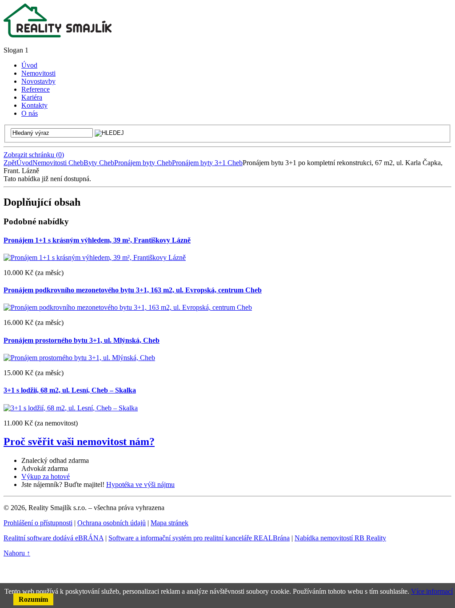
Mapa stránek (169, 523)
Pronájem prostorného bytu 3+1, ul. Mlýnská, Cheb (82, 340)
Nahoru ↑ (17, 553)
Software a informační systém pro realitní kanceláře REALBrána (199, 538)
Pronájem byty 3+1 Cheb (207, 162)
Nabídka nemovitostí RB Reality (340, 538)
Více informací (432, 591)
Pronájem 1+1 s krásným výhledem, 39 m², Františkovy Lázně (97, 240)
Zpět (10, 162)
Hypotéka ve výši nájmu (140, 484)
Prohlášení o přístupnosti (38, 523)
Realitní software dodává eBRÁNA (54, 538)
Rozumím (33, 599)
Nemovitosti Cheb (58, 162)
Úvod (24, 162)
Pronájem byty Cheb (143, 162)
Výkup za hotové (45, 476)
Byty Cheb (99, 162)
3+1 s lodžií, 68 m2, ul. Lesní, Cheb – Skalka (70, 390)
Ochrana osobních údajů (111, 523)
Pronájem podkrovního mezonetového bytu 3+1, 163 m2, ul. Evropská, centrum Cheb (133, 290)
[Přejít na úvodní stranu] (58, 35)
